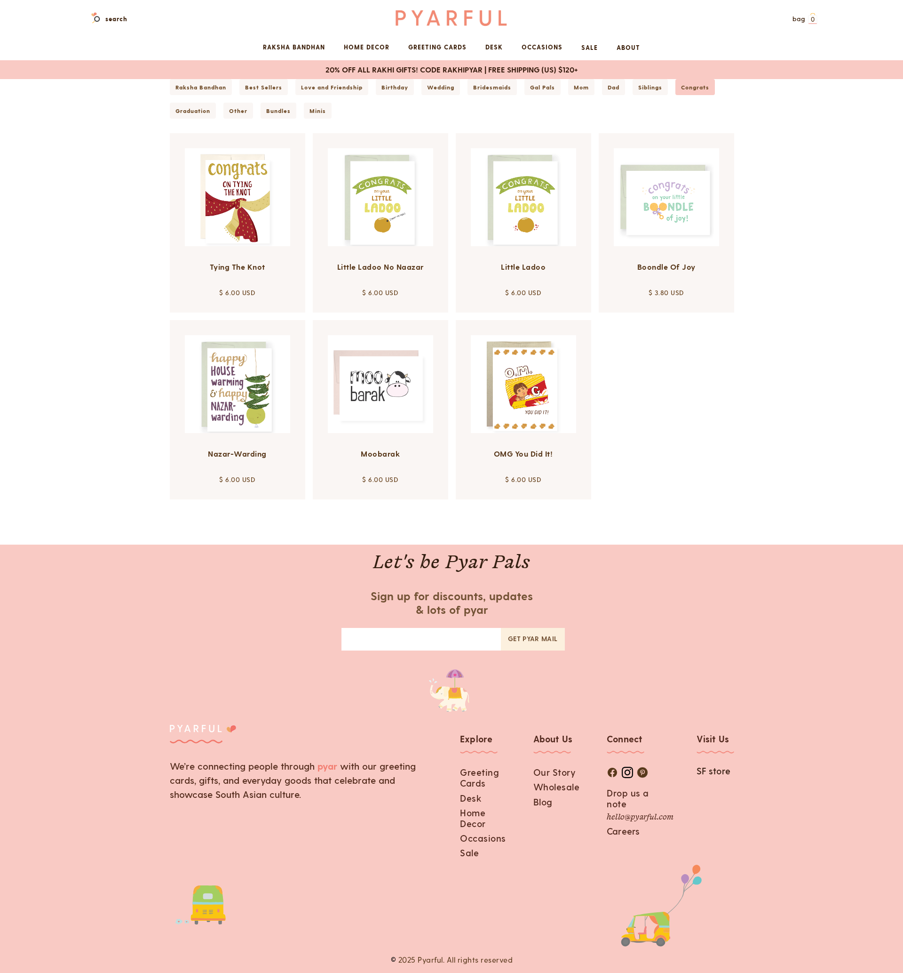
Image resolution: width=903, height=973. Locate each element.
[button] (803, 19)
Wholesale (556, 786)
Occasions (483, 838)
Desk (471, 798)
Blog (543, 801)
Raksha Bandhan (294, 46)
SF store (714, 770)
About (628, 47)
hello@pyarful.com (640, 817)
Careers (623, 831)
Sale (589, 47)
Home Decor (473, 818)
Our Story (554, 772)
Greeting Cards (479, 777)
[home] (451, 18)
